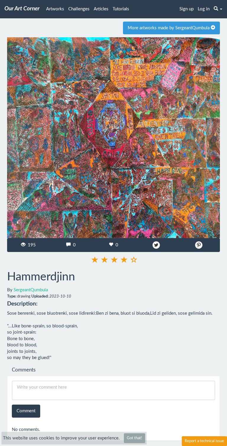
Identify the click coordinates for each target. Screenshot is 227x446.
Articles (101, 9)
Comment (26, 411)
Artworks (55, 9)
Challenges (79, 9)
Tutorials (121, 9)
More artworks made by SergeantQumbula (169, 28)
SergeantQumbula (31, 290)
